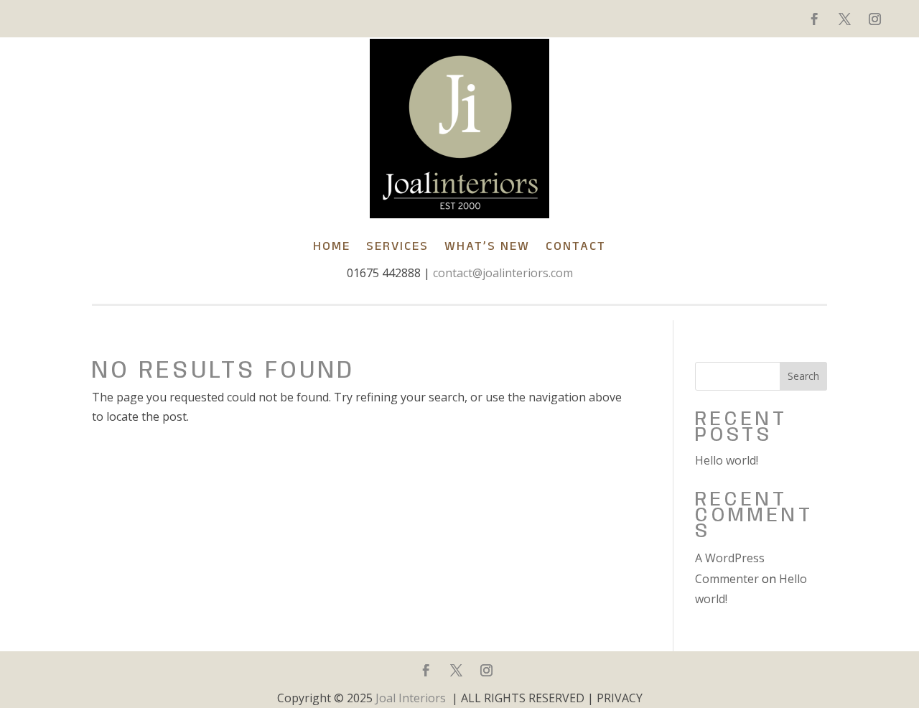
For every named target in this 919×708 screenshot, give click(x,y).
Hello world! (726, 460)
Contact (576, 245)
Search (803, 376)
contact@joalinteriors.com (503, 273)
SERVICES (397, 245)
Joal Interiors (410, 698)
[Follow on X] (844, 19)
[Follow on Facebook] (814, 19)
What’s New (487, 245)
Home (331, 245)
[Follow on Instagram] (874, 19)
